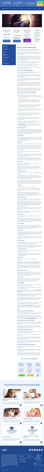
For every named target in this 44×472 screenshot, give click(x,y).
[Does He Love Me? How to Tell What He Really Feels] (12, 393)
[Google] (42, 450)
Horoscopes (22, 8)
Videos (28, 8)
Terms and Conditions (5, 470)
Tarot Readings (21, 456)
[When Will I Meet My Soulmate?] (12, 412)
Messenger (40, 4)
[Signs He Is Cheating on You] (32, 393)
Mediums (14, 8)
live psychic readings (28, 305)
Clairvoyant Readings (22, 461)
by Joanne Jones (34, 44)
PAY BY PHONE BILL (6, 40)
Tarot (18, 8)
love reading (37, 290)
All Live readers (21, 375)
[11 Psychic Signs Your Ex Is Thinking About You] (32, 430)
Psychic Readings (22, 454)
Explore (6, 8)
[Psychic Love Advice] (12, 430)
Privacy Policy (40, 470)
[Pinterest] (37, 450)
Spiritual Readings (30, 456)
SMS (31, 8)
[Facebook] (30, 450)
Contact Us (39, 8)
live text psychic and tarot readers (37, 369)
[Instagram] (34, 450)
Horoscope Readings (22, 458)
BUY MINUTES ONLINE (16, 40)
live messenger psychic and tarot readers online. (29, 370)
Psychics (10, 8)
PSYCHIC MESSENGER (27, 40)
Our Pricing (35, 8)
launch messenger (30, 375)
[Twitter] (32, 450)
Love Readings (29, 454)
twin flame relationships (31, 72)
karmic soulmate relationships (31, 318)
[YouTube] (39, 450)
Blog (25, 8)
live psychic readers (22, 123)
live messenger (19, 291)
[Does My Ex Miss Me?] (32, 412)
